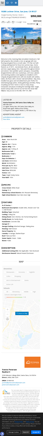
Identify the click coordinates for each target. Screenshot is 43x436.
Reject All (25, 432)
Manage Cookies (14, 432)
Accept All (36, 432)
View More (6, 119)
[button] (2, 434)
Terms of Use (30, 422)
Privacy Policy (19, 422)
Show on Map (22, 313)
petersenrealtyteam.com (10, 385)
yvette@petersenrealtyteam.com (13, 117)
